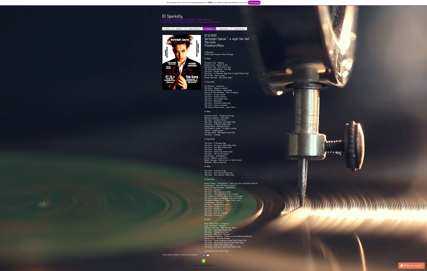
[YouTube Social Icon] (207, 255)
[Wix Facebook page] (204, 255)
